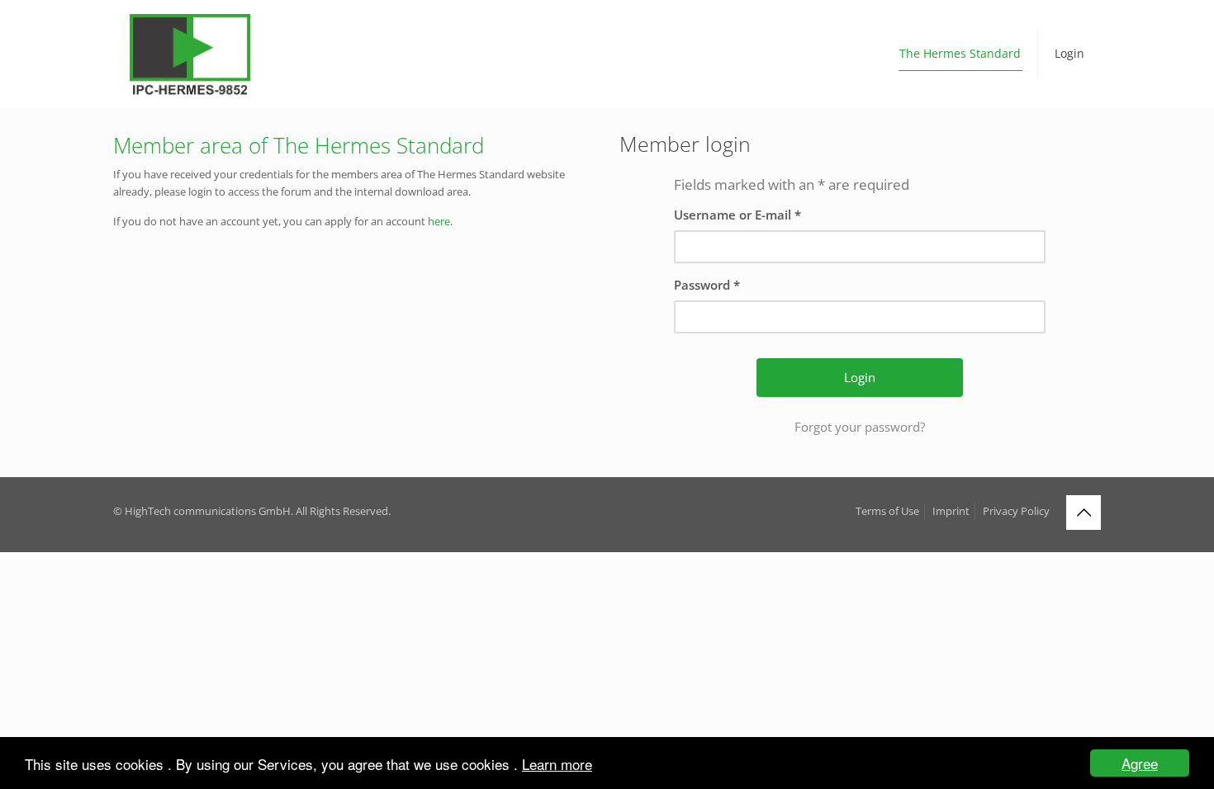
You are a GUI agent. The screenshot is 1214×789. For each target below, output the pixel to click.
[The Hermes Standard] (190, 53)
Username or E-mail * (737, 214)
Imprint (951, 510)
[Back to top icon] (1083, 512)
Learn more (557, 764)
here (439, 221)
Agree (1140, 763)
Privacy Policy (1016, 510)
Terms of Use (887, 510)
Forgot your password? (859, 426)
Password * (707, 284)
